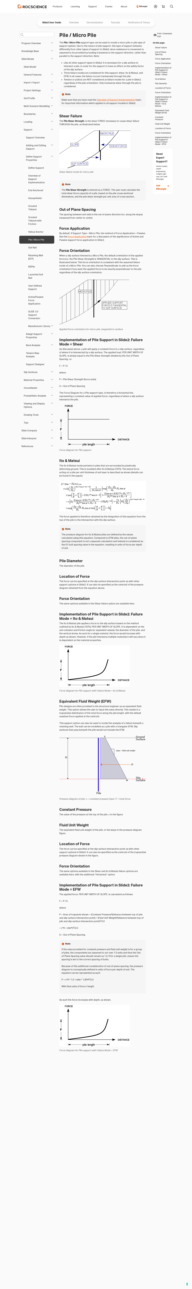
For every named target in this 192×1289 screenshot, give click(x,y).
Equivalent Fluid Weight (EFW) (162, 111)
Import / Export (32, 82)
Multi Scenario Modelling (37, 106)
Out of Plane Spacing (160, 53)
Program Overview (31, 43)
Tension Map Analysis (32, 355)
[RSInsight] (142, 6)
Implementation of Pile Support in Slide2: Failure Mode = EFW (163, 140)
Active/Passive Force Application (35, 300)
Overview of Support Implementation (36, 179)
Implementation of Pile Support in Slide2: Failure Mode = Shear (163, 71)
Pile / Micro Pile (36, 239)
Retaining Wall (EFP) (35, 257)
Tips (26, 422)
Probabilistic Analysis (35, 395)
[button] (155, 6)
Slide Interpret (29, 438)
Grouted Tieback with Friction (34, 220)
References (27, 446)
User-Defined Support (35, 287)
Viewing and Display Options (34, 405)
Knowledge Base (30, 51)
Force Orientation (163, 63)
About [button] (124, 6)
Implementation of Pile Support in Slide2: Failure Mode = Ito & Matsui (163, 101)
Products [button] (57, 6)
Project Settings (32, 90)
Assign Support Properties (34, 336)
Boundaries (30, 114)
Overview (74, 22)
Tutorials (115, 22)
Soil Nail (32, 247)
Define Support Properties (34, 158)
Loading (28, 121)
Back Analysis (33, 345)
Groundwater (30, 387)
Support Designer (35, 364)
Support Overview (35, 137)
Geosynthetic (35, 198)
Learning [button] (75, 6)
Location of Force (163, 88)
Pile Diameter (161, 83)
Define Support (36, 167)
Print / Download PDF (164, 35)
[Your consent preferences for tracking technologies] (187, 1284)
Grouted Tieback (32, 208)
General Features (32, 74)
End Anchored (35, 190)
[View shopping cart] (163, 6)
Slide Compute (29, 430)
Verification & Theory (139, 22)
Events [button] (108, 6)
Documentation (95, 22)
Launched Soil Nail (35, 276)
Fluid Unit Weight (162, 124)
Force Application (77, 236)
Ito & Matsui (160, 79)
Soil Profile (29, 98)
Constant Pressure (159, 118)
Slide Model (28, 59)
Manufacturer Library (39, 326)
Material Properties (34, 380)
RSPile (31, 266)
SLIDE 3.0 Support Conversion (34, 315)
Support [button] (92, 6)
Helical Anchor (35, 231)
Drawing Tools (31, 414)
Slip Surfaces (30, 372)
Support (28, 129)
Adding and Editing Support (36, 147)
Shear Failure (161, 47)
